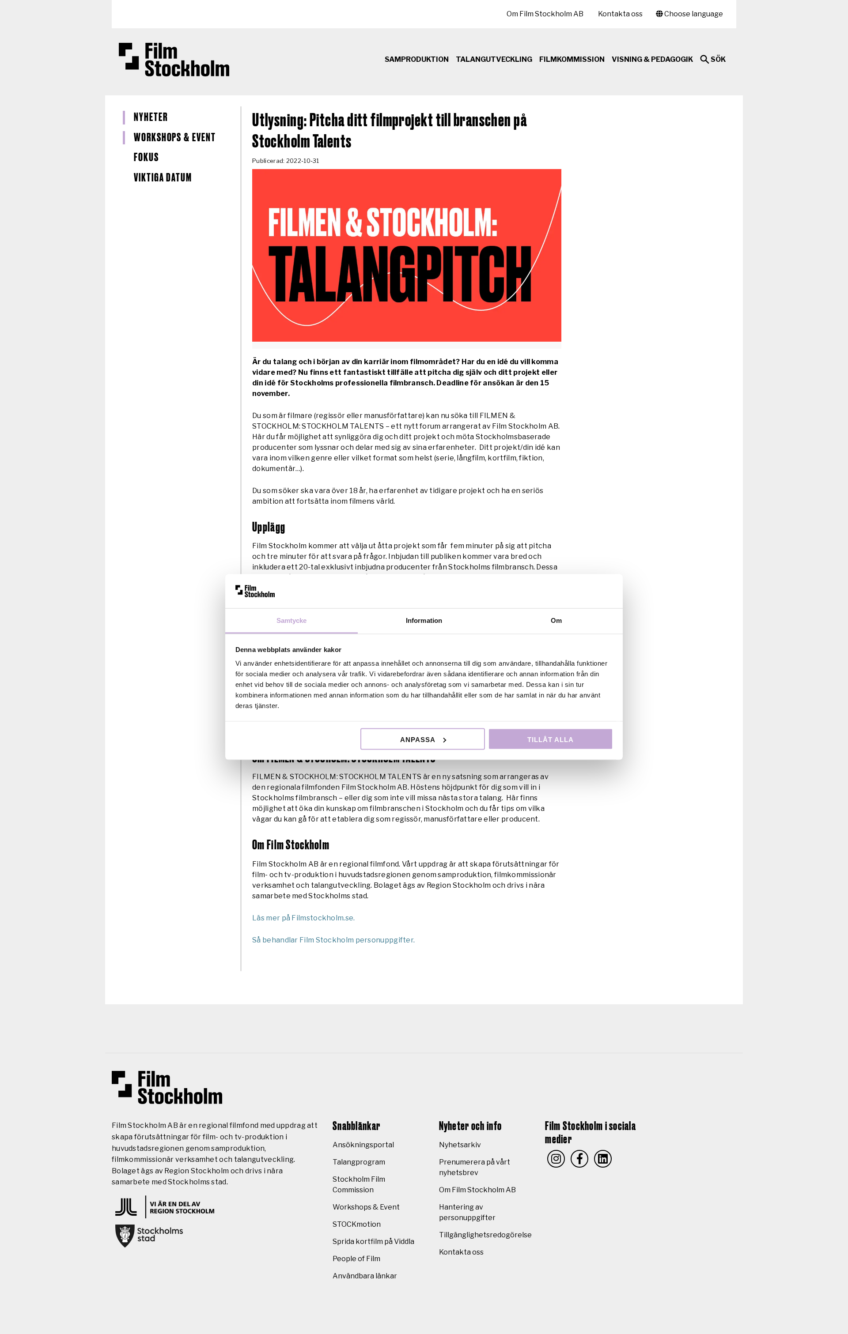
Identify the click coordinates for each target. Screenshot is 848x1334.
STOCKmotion (357, 1224)
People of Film (356, 1259)
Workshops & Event (175, 137)
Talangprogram (359, 1162)
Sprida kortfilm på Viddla (373, 1241)
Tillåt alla (550, 739)
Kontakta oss (620, 14)
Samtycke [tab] (291, 620)
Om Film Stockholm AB (545, 14)
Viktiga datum (163, 178)
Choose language (693, 14)
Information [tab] (424, 620)
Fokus (146, 157)
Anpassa (417, 739)
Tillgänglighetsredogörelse (485, 1235)
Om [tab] (556, 620)
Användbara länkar (365, 1276)
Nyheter (150, 117)
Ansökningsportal (363, 1145)
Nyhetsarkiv (460, 1145)
